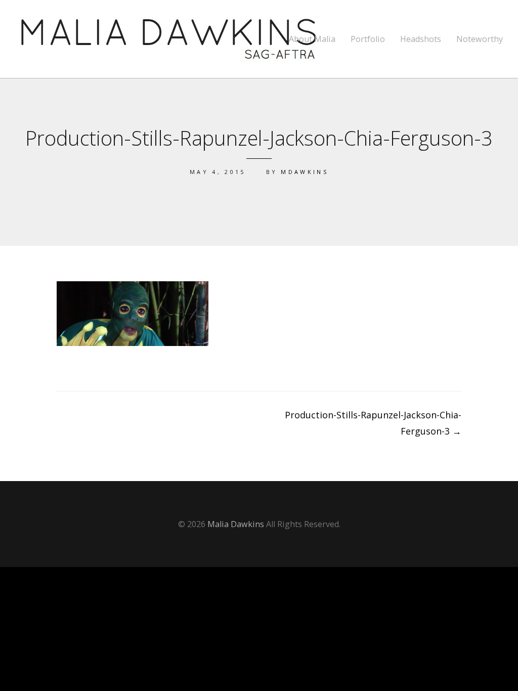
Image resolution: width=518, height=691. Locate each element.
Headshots (420, 39)
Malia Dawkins (235, 524)
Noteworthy (479, 39)
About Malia (312, 39)
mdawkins (304, 172)
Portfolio (368, 39)
